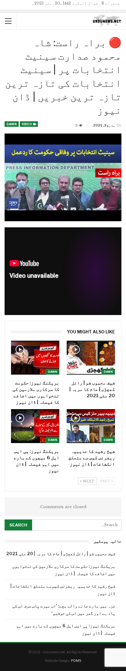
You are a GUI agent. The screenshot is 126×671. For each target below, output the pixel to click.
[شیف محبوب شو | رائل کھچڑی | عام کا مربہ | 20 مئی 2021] (91, 358)
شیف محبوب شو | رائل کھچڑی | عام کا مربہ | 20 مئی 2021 (60, 553)
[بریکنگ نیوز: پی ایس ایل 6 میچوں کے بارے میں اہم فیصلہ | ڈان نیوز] (35, 426)
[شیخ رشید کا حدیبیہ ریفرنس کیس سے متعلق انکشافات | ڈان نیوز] (91, 426)
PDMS (76, 660)
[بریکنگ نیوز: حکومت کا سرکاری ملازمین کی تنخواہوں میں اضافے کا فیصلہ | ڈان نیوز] (35, 358)
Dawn (11, 124)
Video (27, 124)
